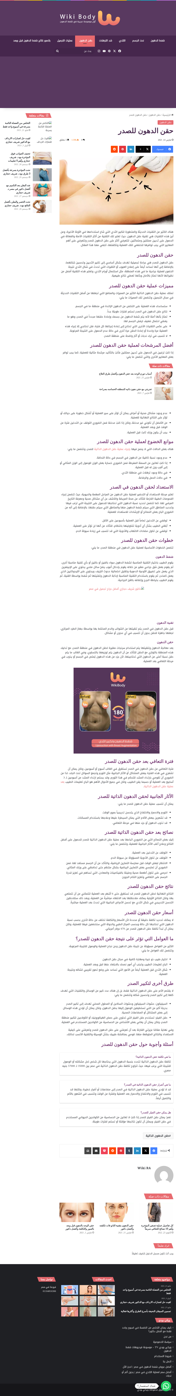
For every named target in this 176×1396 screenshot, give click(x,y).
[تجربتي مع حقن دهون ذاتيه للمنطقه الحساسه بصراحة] (163, 393)
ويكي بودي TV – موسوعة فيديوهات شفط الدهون (148, 1349)
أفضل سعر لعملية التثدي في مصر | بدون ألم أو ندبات (146, 1374)
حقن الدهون (85, 40)
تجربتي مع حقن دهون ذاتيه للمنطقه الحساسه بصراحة (125, 389)
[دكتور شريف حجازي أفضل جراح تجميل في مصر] (116, 603)
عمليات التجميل (65, 40)
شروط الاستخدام (162, 1356)
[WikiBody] (88, 18)
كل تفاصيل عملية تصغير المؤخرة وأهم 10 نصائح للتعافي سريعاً (157, 1227)
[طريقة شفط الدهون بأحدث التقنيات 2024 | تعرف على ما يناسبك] (69, 1311)
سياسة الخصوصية (162, 1342)
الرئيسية (166, 115)
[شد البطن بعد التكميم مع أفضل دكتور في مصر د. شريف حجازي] (42, 190)
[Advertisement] (88, 82)
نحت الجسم (138, 40)
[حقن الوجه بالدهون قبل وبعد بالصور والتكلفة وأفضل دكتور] (76, 1212)
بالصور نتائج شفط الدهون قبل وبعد (31, 40)
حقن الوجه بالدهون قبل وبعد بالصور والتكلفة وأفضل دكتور (79, 1227)
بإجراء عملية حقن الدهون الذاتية (112, 449)
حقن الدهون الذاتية (157, 1135)
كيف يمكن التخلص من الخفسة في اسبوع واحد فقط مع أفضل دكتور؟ (146, 1329)
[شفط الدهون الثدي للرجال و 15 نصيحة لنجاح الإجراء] (106, 1311)
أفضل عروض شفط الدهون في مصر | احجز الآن (147, 1367)
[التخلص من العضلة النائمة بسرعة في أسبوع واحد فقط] (42, 127)
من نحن (167, 1337)
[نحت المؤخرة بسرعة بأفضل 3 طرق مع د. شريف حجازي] (42, 174)
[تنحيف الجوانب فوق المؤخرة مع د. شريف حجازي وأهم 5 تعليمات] (42, 158)
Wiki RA (144, 1168)
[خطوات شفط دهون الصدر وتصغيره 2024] (106, 1301)
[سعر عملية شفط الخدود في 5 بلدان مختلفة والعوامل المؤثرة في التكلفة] (88, 1290)
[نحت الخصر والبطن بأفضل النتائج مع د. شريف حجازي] (42, 206)
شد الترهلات (105, 40)
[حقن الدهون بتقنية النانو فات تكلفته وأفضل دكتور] (116, 1212)
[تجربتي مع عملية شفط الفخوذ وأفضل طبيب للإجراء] (106, 1290)
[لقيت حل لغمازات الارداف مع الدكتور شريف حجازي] (42, 143)
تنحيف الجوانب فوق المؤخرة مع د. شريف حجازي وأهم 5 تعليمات (19, 157)
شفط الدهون (158, 40)
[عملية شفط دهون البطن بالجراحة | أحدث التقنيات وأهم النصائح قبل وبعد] (69, 1290)
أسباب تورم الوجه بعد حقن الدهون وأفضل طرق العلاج (125, 373)
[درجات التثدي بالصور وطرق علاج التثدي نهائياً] (88, 1311)
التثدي (122, 40)
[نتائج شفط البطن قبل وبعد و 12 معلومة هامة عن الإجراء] (88, 1301)
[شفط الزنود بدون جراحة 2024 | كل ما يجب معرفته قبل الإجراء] (69, 1301)
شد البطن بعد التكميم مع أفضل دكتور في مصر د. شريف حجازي (18, 189)
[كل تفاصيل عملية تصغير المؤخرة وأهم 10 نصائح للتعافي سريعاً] (156, 1212)
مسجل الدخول (152, 1253)
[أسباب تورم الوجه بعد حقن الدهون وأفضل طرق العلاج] (163, 378)
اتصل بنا (167, 1361)
